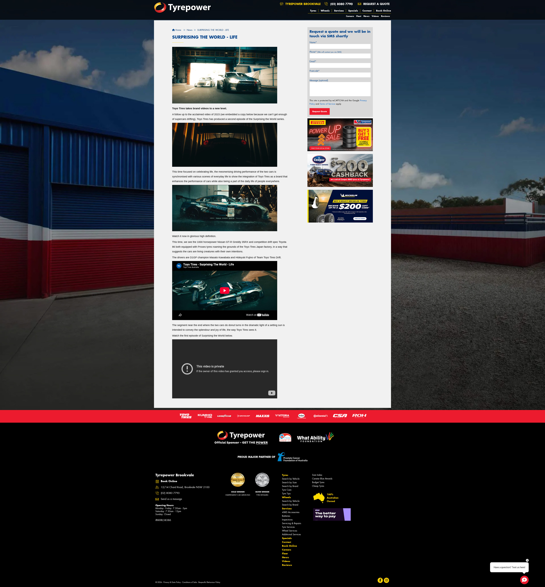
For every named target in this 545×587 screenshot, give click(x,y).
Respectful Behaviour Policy (209, 582)
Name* (313, 42)
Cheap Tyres (318, 486)
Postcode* (314, 70)
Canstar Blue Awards (322, 478)
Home (178, 30)
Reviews (385, 16)
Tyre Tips (286, 493)
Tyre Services (288, 527)
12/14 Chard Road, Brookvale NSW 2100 (185, 487)
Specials (353, 10)
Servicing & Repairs (291, 523)
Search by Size (289, 482)
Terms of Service (327, 103)
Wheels (325, 10)
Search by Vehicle (290, 478)
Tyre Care (286, 489)
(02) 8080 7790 (341, 4)
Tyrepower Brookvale (302, 4)
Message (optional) (319, 80)
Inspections (287, 519)
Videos (375, 16)
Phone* (325, 51)
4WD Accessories (290, 512)
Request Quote (319, 111)
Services (339, 10)
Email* (313, 61)
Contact (367, 10)
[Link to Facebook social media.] (380, 580)
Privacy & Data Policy (172, 582)
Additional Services (291, 534)
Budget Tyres (318, 482)
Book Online (383, 10)
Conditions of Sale (189, 582)
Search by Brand (290, 486)
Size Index (317, 474)
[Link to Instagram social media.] (386, 580)
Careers (350, 16)
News (366, 16)
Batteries (286, 515)
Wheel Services (289, 530)
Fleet (358, 16)
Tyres (313, 10)
